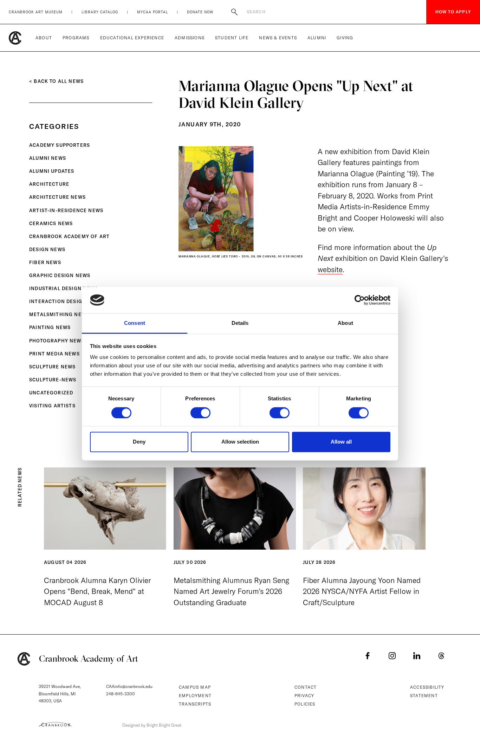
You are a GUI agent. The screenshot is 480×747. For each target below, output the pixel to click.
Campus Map (195, 687)
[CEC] (55, 724)
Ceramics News (51, 223)
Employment (195, 695)
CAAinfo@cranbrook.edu (129, 686)
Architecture (49, 184)
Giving (345, 37)
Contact (305, 687)
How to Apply (453, 11)
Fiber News (45, 262)
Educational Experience (132, 37)
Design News (47, 249)
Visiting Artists (52, 405)
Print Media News (54, 353)
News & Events (278, 37)
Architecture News (57, 197)
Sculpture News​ (52, 366)
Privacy (304, 695)
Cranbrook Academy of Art (69, 236)
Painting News (50, 327)
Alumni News (47, 158)
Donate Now (200, 12)
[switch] (200, 412)
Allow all (341, 442)
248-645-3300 (120, 693)
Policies (305, 704)
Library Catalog (100, 12)
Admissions (190, 37)
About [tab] (345, 323)
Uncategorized (51, 392)
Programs (76, 37)
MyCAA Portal (152, 12)
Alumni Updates (51, 171)
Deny (139, 442)
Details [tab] (240, 323)
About (43, 37)
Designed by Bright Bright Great (151, 725)
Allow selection (240, 442)
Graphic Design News (59, 275)
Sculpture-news (52, 379)
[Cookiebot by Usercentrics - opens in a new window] (359, 300)
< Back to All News (56, 81)
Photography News (57, 340)
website (330, 269)
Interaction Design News (66, 301)
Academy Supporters (59, 145)
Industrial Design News (63, 288)
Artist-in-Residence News (66, 210)
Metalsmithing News (59, 314)
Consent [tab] (134, 323)
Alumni (316, 37)
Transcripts (195, 704)
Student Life (231, 37)
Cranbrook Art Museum (36, 12)
